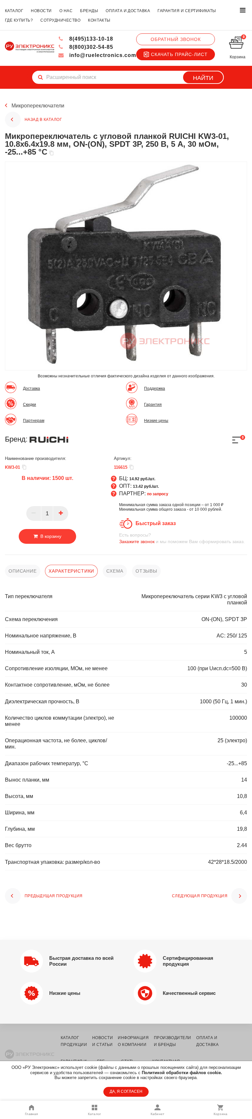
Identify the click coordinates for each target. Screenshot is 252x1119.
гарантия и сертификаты (187, 11)
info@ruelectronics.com (102, 55)
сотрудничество (60, 20)
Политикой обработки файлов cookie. (182, 1072)
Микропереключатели (37, 105)
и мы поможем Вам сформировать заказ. (182, 538)
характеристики (71, 571)
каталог (14, 11)
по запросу (157, 494)
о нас (66, 11)
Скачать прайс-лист (179, 54)
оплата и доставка (128, 11)
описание (23, 571)
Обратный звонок (176, 39)
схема (114, 571)
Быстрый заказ (156, 523)
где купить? (19, 20)
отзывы (146, 571)
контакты (99, 20)
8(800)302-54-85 (90, 47)
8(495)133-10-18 (90, 39)
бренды (89, 11)
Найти (203, 78)
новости (41, 11)
